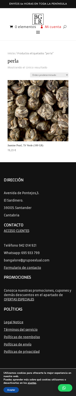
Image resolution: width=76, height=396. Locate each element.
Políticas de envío (18, 344)
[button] (65, 388)
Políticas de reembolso (22, 337)
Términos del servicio (21, 329)
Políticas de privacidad (22, 352)
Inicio (11, 53)
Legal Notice (13, 322)
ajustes (32, 383)
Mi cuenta (53, 27)
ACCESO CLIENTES (16, 231)
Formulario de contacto (22, 268)
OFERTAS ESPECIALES (19, 299)
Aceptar (11, 389)
